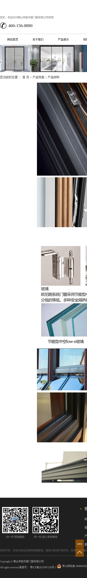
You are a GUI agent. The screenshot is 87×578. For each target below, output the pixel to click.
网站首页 (12, 39)
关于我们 (38, 39)
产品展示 (63, 39)
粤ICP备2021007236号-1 (43, 567)
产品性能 (38, 77)
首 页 (25, 77)
